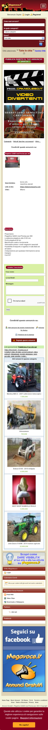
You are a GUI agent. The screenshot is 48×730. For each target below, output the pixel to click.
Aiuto (36, 702)
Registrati (37, 14)
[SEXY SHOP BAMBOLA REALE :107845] (24, 503)
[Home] (11, 8)
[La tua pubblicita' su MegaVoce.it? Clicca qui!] (24, 564)
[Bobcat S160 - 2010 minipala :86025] (24, 466)
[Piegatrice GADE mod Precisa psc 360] (12, 167)
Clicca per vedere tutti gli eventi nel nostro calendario (25, 583)
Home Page (5, 700)
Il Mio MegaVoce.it (24, 569)
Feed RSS (10, 594)
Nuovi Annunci (15, 700)
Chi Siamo (24, 700)
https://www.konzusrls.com (30, 187)
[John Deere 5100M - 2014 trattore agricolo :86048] (24, 541)
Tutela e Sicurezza (22, 702)
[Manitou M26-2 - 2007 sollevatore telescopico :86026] (24, 391)
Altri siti (14, 612)
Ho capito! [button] (24, 725)
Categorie (7, 141)
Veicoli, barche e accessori (23, 141)
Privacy (31, 702)
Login (27, 14)
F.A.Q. (31, 700)
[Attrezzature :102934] (24, 429)
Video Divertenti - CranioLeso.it (16, 350)
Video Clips (11, 598)
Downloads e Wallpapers (15, 602)
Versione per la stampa (26, 335)
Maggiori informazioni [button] (31, 718)
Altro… (38, 141)
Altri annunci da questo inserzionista (21, 328)
